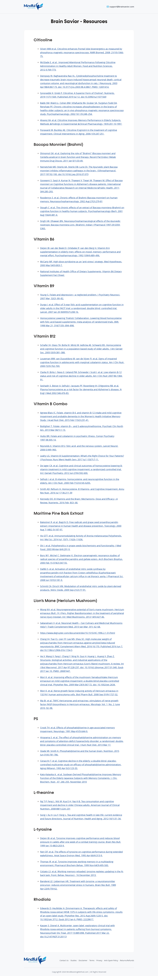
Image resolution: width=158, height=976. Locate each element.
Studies (73, 960)
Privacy (99, 960)
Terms (91, 960)
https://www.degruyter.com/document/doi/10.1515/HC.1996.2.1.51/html (77, 632)
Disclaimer (83, 960)
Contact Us (64, 960)
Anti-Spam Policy (111, 960)
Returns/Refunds (127, 960)
